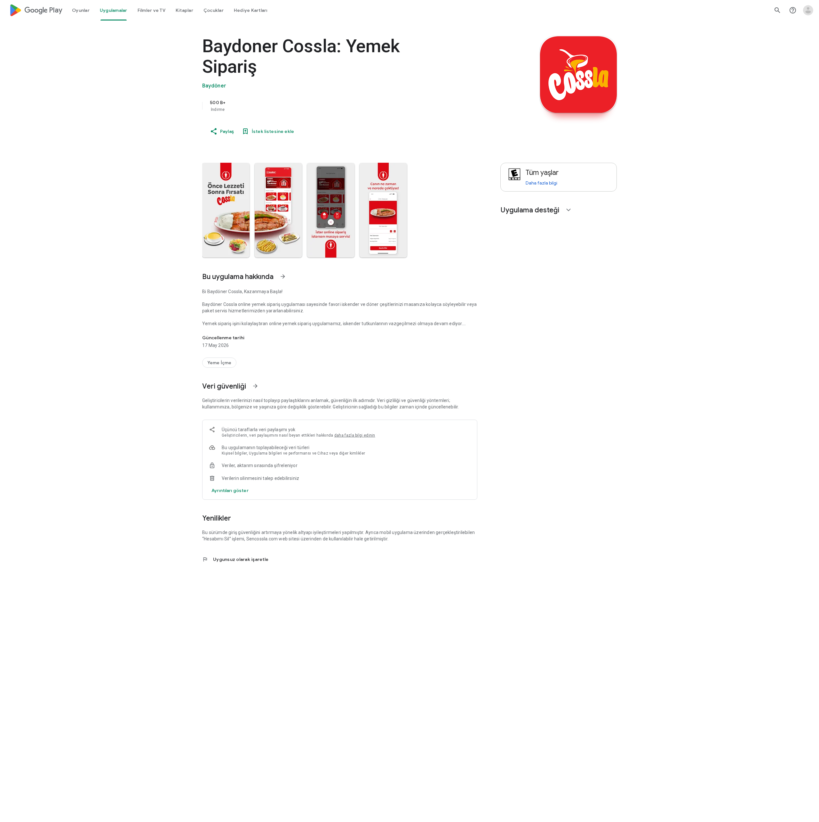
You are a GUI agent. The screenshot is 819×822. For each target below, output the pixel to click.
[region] (330, 106)
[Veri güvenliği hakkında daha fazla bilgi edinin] (230, 490)
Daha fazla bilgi (541, 183)
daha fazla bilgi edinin (354, 435)
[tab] (81, 10)
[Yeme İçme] (219, 362)
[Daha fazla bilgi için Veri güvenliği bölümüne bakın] (255, 386)
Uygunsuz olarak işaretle (235, 559)
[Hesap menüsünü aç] (808, 10)
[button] (226, 210)
